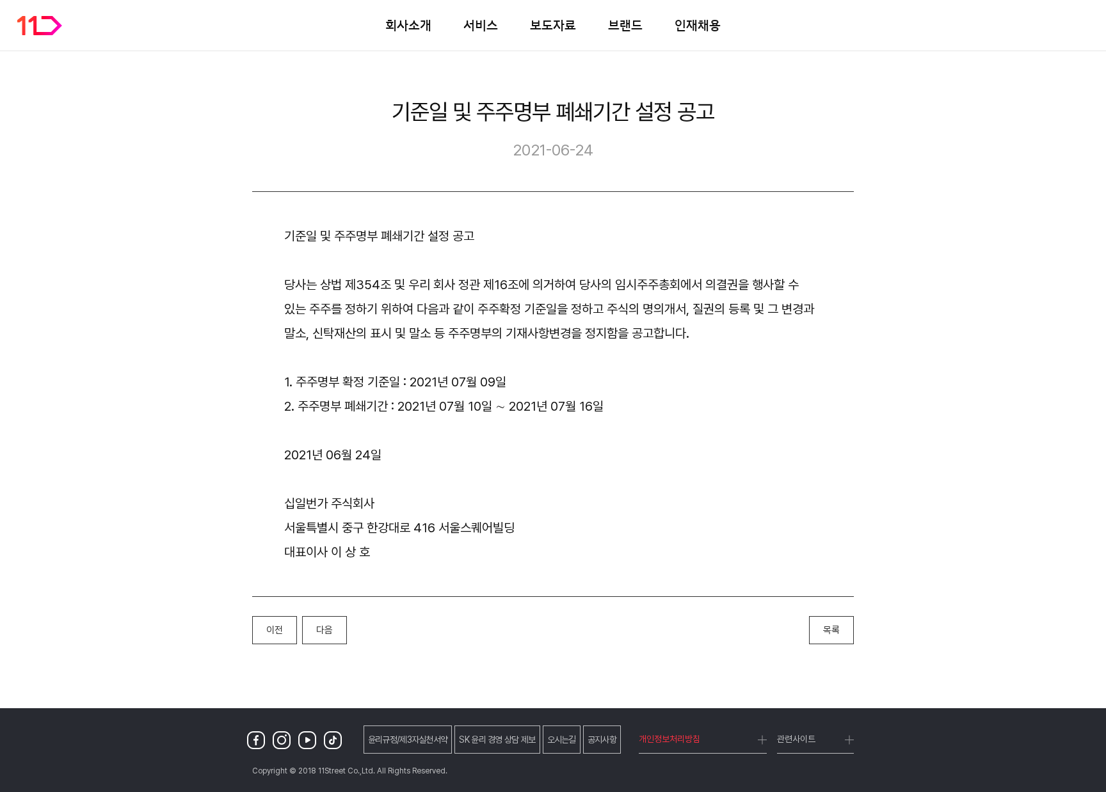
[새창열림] (258, 740)
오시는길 (561, 739)
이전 (274, 630)
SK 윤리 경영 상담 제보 (497, 739)
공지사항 (602, 739)
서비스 (480, 25)
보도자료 (553, 25)
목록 (831, 630)
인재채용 (698, 25)
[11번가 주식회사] (40, 25)
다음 (324, 630)
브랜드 (625, 25)
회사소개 (408, 25)
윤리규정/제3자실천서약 (408, 739)
